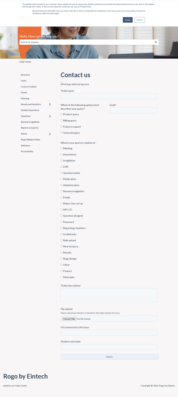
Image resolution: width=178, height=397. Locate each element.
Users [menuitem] (23, 80)
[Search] (156, 42)
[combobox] (86, 42)
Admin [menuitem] (24, 133)
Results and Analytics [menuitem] (31, 104)
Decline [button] (140, 20)
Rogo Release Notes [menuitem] (30, 139)
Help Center (25, 61)
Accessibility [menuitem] (27, 151)
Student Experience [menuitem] (30, 110)
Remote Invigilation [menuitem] (30, 121)
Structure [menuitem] (25, 74)
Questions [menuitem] (26, 116)
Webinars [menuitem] (25, 145)
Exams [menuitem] (24, 92)
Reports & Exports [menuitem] (29, 127)
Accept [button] (127, 20)
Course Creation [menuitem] (28, 86)
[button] (50, 104)
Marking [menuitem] (25, 98)
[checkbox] (84, 123)
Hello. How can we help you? (39, 36)
